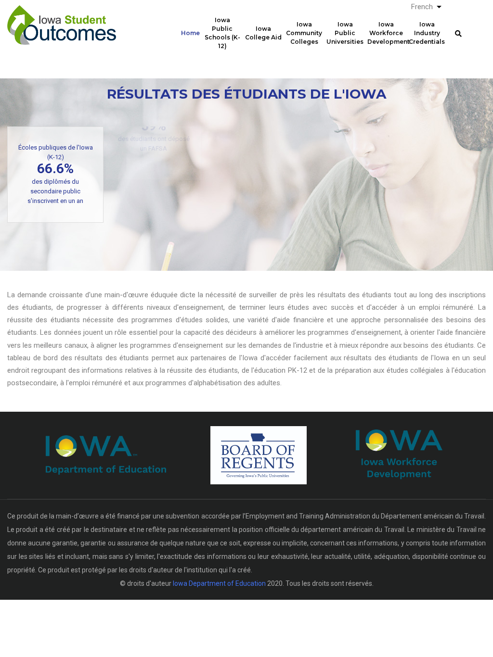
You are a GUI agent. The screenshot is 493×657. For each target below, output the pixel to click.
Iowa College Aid (263, 33)
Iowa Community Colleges (304, 33)
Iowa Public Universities (344, 33)
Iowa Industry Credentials (427, 33)
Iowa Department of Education (219, 583)
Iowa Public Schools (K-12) (222, 33)
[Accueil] (61, 19)
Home (190, 33)
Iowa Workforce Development (386, 33)
